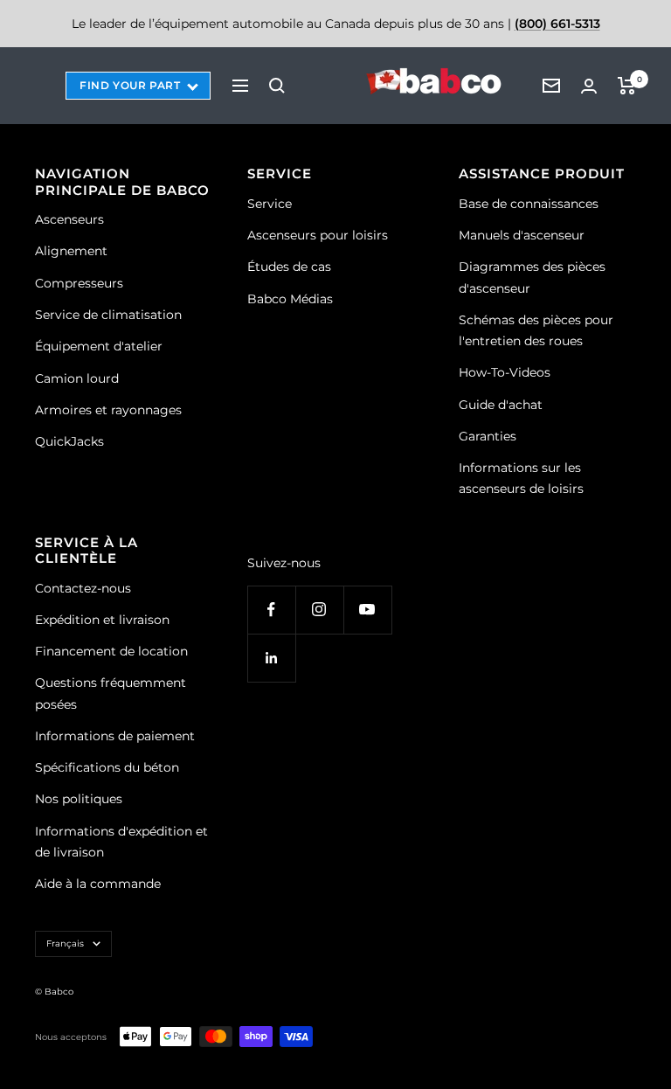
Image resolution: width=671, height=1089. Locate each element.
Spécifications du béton (107, 767)
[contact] (551, 86)
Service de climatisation (108, 315)
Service (269, 204)
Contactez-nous (83, 588)
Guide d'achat (501, 405)
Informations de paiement (115, 736)
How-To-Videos (504, 372)
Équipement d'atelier (99, 346)
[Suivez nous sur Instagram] (319, 610)
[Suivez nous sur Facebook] (271, 610)
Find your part (130, 85)
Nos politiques (78, 799)
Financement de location (111, 651)
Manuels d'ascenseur (522, 235)
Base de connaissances (528, 204)
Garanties (487, 436)
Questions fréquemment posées (110, 693)
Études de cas (289, 266)
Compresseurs (79, 283)
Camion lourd (77, 378)
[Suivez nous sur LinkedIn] (271, 658)
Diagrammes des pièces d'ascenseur (532, 277)
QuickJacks (69, 441)
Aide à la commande (98, 883)
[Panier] (627, 85)
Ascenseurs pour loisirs (317, 235)
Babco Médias (290, 299)
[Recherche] (277, 86)
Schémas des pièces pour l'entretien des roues (536, 330)
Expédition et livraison (102, 620)
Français (65, 943)
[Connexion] (589, 86)
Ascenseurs (69, 219)
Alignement (71, 251)
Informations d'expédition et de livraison (121, 841)
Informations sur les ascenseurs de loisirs (521, 478)
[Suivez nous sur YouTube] (367, 610)
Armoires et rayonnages (108, 410)
